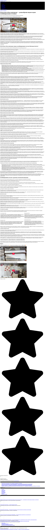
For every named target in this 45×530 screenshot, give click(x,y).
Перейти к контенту (3, 0)
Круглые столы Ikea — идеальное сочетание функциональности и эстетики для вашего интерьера (17, 485)
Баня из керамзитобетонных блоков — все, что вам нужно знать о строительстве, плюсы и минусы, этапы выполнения (18, 519)
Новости (3, 8)
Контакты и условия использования (7, 524)
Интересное (3, 490)
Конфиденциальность (5, 523)
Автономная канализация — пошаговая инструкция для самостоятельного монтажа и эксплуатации (15, 509)
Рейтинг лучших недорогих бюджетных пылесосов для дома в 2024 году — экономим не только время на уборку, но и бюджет (19, 499)
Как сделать (3, 492)
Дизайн (3, 4)
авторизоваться (16, 480)
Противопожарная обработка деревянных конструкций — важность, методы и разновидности (14, 529)
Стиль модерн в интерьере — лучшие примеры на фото (8, 504)
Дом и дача (3, 5)
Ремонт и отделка (4, 9)
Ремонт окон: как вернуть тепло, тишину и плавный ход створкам (12, 483)
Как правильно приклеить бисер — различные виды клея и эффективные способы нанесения (14, 521)
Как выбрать (4, 7)
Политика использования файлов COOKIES (8, 525)
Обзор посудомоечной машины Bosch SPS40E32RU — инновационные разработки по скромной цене (17, 484)
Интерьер (3, 6)
